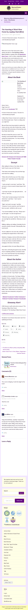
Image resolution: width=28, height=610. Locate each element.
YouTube (10, 298)
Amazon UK (20, 156)
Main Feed (6, 563)
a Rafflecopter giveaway (8, 313)
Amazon (16, 298)
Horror (5, 560)
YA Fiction (6, 574)
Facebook (10, 296)
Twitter (16, 296)
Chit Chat (6, 552)
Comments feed (8, 598)
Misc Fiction (7, 566)
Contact (22, 1)
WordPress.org (7, 601)
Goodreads (12, 109)
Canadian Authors (8, 549)
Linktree (17, 1)
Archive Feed (7, 531)
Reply (3, 390)
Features (6, 557)
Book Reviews (7, 22)
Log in (5, 593)
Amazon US (5, 156)
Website (5, 296)
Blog (5, 536)
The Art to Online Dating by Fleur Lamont (18, 363)
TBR (5, 571)
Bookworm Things (8, 547)
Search (6, 490)
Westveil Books (16, 7)
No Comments (17, 34)
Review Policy (11, 1)
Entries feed (7, 596)
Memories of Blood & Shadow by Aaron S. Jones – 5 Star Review (14, 19)
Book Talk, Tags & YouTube (10, 544)
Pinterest (4, 298)
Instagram (22, 296)
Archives (6, 580)
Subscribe (19, 500)
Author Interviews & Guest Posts (12, 533)
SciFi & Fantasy (7, 568)
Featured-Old (7, 555)
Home (5, 1)
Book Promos (13, 366)
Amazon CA (12, 156)
